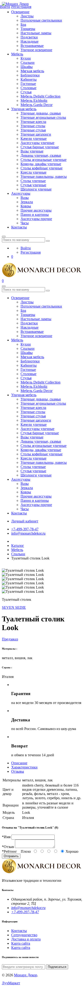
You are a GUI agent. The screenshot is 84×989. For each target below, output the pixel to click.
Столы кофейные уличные (42, 168)
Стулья (26, 92)
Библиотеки (30, 75)
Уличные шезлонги (36, 134)
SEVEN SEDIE (14, 607)
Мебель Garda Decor (36, 105)
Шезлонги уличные (36, 189)
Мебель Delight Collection (40, 96)
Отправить (11, 856)
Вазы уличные (32, 151)
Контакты (19, 227)
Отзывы (17, 771)
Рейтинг (9, 851)
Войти (26, 248)
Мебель (17, 54)
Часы (25, 223)
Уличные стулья (33, 130)
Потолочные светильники (41, 20)
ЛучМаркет (11, 983)
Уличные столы (33, 126)
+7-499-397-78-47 (24, 529)
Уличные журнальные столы (43, 117)
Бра (23, 25)
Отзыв (8, 847)
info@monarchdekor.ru (28, 533)
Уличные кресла (33, 122)
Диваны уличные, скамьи (41, 155)
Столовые (28, 88)
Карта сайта (20, 943)
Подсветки (29, 37)
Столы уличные (33, 181)
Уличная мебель (23, 109)
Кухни (26, 58)
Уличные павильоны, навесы (44, 177)
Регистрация (31, 252)
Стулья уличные (33, 185)
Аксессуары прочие (36, 219)
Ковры (26, 206)
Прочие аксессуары (36, 210)
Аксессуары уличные (37, 143)
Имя (6, 837)
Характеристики (24, 767)
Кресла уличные (33, 172)
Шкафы (27, 67)
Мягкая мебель (32, 71)
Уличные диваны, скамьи (41, 113)
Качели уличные (34, 139)
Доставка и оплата (26, 939)
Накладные (29, 41)
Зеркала (27, 202)
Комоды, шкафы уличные (41, 164)
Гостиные (28, 84)
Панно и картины (35, 215)
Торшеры (28, 29)
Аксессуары (20, 193)
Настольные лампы (36, 33)
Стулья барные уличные (40, 147)
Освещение (20, 12)
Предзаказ (10, 639)
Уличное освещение (36, 50)
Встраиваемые (32, 46)
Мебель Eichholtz (34, 101)
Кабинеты (29, 79)
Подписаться (57, 967)
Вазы (25, 198)
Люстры (27, 16)
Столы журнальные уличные (43, 160)
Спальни (28, 63)
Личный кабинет (24, 521)
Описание (19, 763)
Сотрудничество (24, 935)
